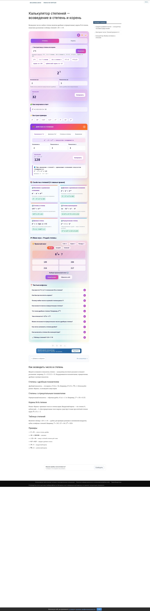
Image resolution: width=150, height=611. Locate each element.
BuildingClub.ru (35, 2)
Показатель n (72, 144)
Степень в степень (65, 134)
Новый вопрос (51, 277)
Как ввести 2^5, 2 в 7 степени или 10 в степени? (47, 290)
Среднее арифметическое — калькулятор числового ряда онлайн (108, 27)
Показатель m (54, 144)
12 (65, 120)
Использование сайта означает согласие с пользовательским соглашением (55, 482)
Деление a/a (52, 134)
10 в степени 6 (56, 59)
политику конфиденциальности (85, 609)
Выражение (78, 134)
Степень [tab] (45, 41)
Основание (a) (34, 79)
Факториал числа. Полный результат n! (107, 32)
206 (72, 262)
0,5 (50, 120)
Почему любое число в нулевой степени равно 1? (48, 300)
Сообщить (99, 467)
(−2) (43, 120)
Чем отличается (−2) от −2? (41, 316)
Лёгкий (50, 247)
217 (72, 268)
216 (45, 268)
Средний (58, 247)
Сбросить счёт (65, 277)
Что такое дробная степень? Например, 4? (46, 311)
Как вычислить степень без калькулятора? (46, 332)
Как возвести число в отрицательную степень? (47, 306)
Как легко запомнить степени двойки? (44, 327)
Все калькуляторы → (82, 358)
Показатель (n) (63, 79)
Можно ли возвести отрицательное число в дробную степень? (52, 321)
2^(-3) (67, 59)
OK (99, 609)
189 (45, 262)
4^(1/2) (75, 59)
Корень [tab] (73, 41)
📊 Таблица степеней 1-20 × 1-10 (42, 337)
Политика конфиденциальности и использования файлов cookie (93, 482)
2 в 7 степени (43, 59)
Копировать (80, 95)
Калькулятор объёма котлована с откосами (106, 36)
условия (71, 609)
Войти (146, 2)
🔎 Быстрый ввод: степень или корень (43, 47)
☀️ (82, 35)
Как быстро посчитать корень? (42, 295)
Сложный (66, 247)
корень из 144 (37, 63)
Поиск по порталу (50, 2)
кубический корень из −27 (54, 63)
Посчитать (81, 51)
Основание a (36, 144)
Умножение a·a (39, 134)
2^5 (34, 59)
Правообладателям (116, 482)
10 (37, 120)
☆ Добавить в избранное (38, 358)
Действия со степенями (42, 127)
